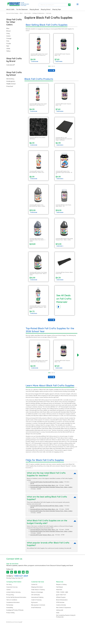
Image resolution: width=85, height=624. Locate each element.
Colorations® (10, 65)
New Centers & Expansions (63, 607)
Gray (8, 33)
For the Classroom (22, 9)
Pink (7, 41)
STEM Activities (60, 602)
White (8, 48)
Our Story (9, 584)
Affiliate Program (61, 597)
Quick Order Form (61, 594)
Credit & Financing (36, 600)
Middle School (11, 84)
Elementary (10, 79)
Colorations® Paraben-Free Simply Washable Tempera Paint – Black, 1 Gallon (51, 487)
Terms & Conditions (11, 600)
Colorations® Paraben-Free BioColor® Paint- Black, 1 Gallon (46, 482)
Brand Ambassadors (62, 600)
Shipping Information (37, 587)
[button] (77, 4)
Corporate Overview (12, 587)
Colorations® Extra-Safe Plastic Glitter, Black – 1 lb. (44, 485)
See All (50, 70)
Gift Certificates (35, 594)
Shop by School (45, 9)
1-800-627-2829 (21, 576)
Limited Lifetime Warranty (13, 592)
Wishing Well (59, 610)
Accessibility (9, 607)
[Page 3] (52, 66)
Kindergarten (10, 81)
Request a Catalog (61, 584)
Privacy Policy (10, 594)
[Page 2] (50, 66)
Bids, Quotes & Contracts (38, 605)
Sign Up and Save (12, 563)
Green (8, 36)
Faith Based (59, 587)
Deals (57, 612)
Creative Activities (61, 605)
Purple (8, 43)
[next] (78, 48)
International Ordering (37, 597)
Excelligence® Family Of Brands (14, 610)
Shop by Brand (34, 9)
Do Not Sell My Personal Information (16, 597)
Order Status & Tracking (38, 589)
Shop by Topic (56, 9)
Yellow (8, 51)
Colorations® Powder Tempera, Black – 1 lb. (42, 535)
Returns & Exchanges (37, 592)
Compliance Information (13, 602)
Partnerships (9, 605)
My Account (34, 602)
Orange (8, 38)
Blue (7, 28)
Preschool (9, 86)
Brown (8, 31)
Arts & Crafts (10, 9)
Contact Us (34, 584)
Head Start (59, 589)
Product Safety (10, 612)
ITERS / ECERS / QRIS (62, 592)
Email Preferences (36, 607)
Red (7, 46)
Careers (8, 589)
